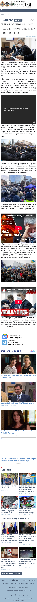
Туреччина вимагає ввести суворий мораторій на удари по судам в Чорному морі (27, 562)
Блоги (9, 580)
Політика (7, 20)
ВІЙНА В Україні (16, 580)
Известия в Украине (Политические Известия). (19, 598)
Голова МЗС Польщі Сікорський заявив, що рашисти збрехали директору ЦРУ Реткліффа (9, 537)
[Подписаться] (13, 336)
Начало (4, 580)
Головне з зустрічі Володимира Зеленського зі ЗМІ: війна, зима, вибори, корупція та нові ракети (27, 538)
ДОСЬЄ (16, 583)
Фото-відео (31, 580)
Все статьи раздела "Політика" (11, 573)
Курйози (21, 583)
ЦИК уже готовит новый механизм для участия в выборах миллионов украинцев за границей (27, 489)
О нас (29, 591)
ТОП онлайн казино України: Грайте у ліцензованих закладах (26, 511)
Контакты (25, 587)
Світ (12, 583)
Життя (32, 583)
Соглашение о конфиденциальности (16, 591)
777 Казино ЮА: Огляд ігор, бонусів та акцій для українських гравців (9, 511)
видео (18, 20)
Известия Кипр (13, 587)
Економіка (6, 583)
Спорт (27, 583)
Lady (20, 587)
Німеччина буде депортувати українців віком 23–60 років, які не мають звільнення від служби (8, 563)
